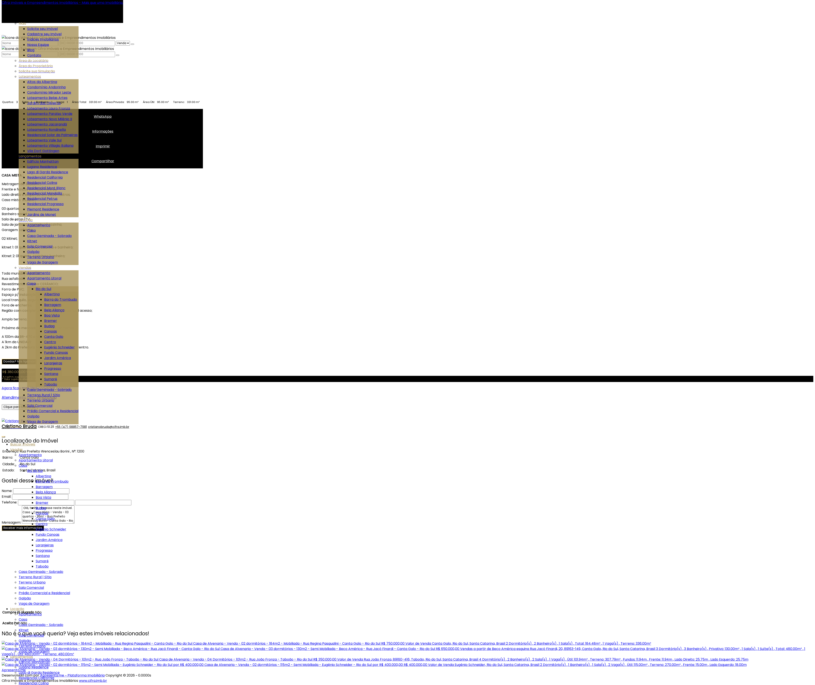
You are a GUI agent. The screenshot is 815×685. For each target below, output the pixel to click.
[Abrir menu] (3, 435)
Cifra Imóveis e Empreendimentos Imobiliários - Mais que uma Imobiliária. (62, 2)
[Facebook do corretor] (129, 427)
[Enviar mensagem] (132, 44)
